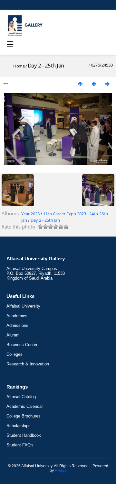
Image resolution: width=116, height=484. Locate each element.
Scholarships (18, 425)
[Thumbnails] (80, 83)
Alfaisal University (23, 306)
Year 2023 (30, 214)
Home (18, 66)
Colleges (14, 354)
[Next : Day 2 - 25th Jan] (107, 83)
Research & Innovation (27, 364)
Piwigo (61, 470)
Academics (16, 315)
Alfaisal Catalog (21, 396)
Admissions (17, 325)
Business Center (21, 344)
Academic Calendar (24, 406)
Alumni (12, 335)
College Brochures (23, 416)
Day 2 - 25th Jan (45, 220)
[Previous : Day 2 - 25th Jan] (94, 83)
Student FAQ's (20, 445)
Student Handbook (23, 435)
